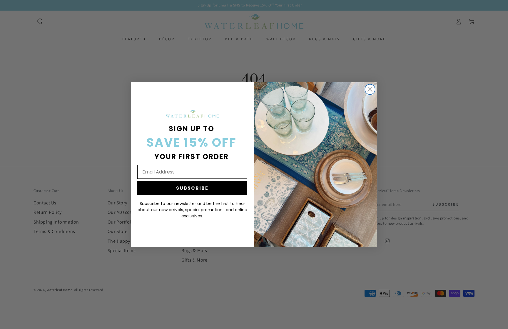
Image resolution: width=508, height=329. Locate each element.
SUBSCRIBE (192, 188)
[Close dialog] (370, 89)
